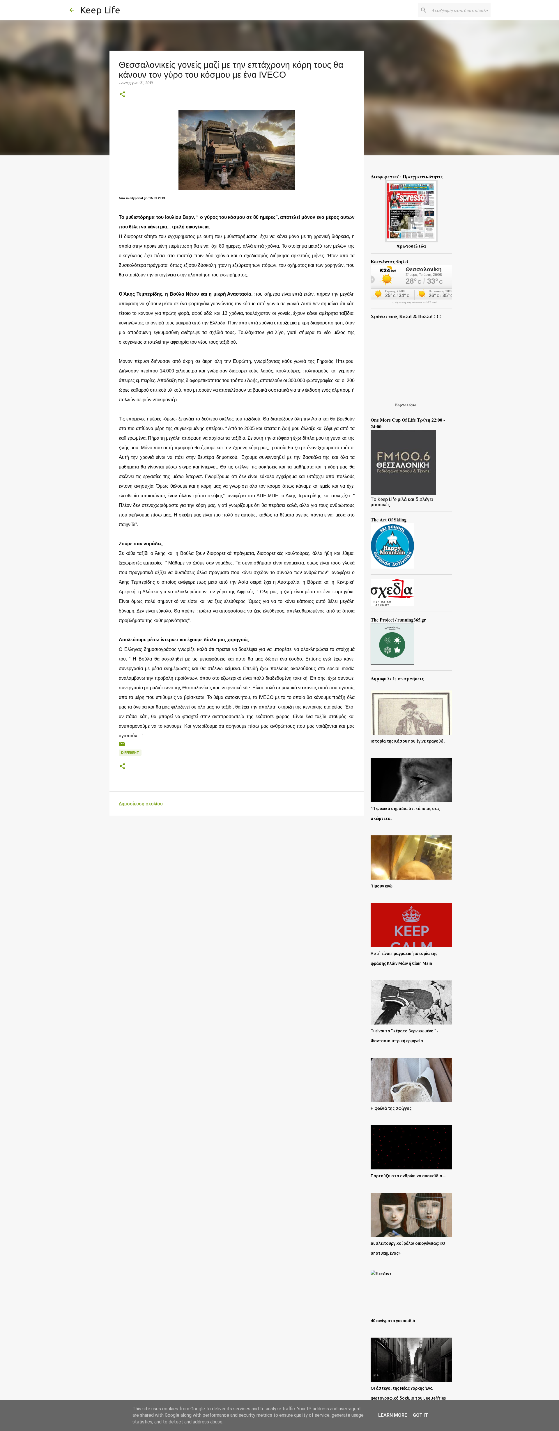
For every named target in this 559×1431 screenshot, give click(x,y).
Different (130, 752)
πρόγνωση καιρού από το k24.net (414, 302)
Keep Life (100, 10)
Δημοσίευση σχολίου (141, 803)
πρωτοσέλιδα (411, 245)
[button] (122, 95)
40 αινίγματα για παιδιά (393, 1320)
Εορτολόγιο (405, 404)
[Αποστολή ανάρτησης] (122, 746)
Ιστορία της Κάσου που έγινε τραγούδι (408, 741)
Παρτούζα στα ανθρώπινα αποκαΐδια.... (408, 1175)
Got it (420, 1415)
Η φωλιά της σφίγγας (391, 1108)
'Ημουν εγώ (381, 886)
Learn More (392, 1415)
